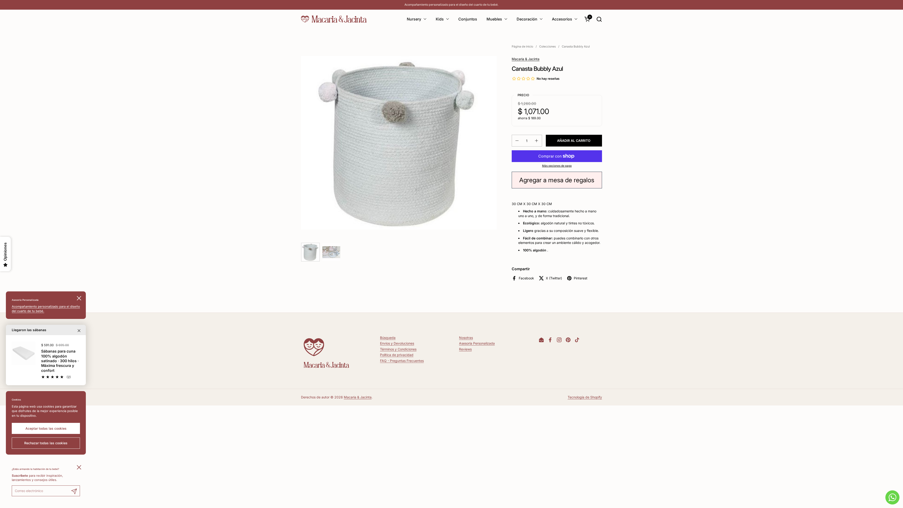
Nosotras (466, 338)
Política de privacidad (396, 355)
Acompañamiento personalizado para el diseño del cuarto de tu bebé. (451, 4)
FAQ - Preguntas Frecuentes (402, 361)
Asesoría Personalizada (477, 343)
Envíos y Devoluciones (397, 343)
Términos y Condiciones (398, 349)
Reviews (465, 349)
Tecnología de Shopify (585, 397)
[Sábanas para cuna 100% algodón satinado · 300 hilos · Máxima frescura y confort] (23, 353)
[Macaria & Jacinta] (334, 19)
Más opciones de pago (557, 165)
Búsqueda (388, 338)
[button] (599, 19)
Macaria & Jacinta (525, 59)
